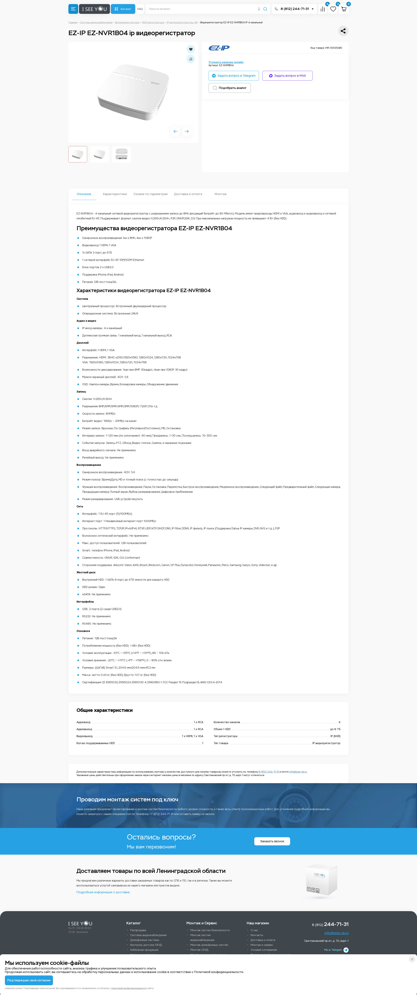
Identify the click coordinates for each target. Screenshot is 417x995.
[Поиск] (265, 9)
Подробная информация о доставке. (103, 892)
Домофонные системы (144, 940)
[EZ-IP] (219, 48)
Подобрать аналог (233, 88)
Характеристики (115, 194)
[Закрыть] (412, 959)
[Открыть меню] (73, 9)
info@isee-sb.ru (298, 771)
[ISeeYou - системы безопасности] (80, 923)
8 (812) (330, 924)
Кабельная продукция (144, 949)
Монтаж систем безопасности (210, 930)
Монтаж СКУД (199, 949)
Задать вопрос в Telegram (236, 76)
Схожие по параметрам (151, 194)
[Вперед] (187, 131)
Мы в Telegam (333, 949)
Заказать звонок (272, 841)
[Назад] (175, 131)
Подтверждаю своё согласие (28, 980)
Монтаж (220, 194)
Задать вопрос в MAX (290, 76)
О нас (254, 930)
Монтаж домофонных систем (209, 944)
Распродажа (138, 930)
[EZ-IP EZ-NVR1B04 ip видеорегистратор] (133, 92)
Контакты (257, 935)
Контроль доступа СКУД (146, 944)
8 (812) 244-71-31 (295, 9)
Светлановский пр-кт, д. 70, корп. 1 (326, 940)
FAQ (140, 9)
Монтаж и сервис (262, 944)
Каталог (126, 9)
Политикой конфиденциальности (218, 972)
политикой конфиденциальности (128, 988)
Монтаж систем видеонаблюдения (202, 938)
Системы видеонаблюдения (148, 935)
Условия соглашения (264, 949)
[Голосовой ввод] (259, 9)
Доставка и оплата (188, 194)
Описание (84, 194)
